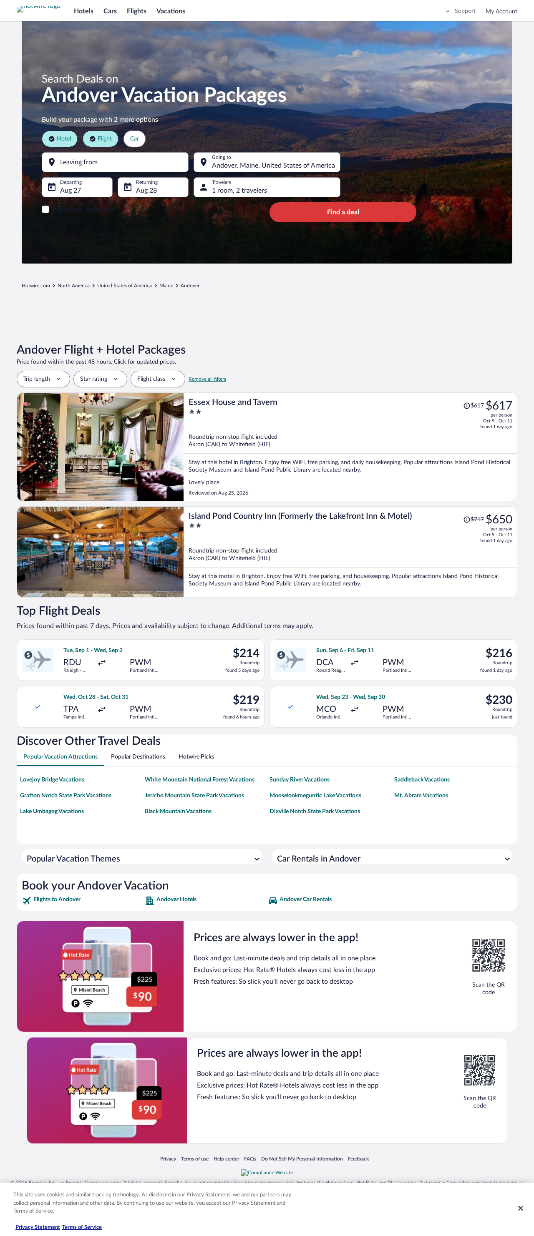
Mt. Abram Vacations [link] (421, 796)
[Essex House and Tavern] (350, 446)
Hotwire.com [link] (36, 285)
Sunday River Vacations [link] (300, 780)
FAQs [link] (250, 1158)
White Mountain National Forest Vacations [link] (199, 780)
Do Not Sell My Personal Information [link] (302, 1158)
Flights (136, 11)
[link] (82, 901)
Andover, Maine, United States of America (273, 165)
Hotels (83, 11)
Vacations (170, 11)
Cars (110, 11)
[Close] (520, 1208)
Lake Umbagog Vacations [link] (52, 811)
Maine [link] (166, 285)
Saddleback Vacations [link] (422, 780)
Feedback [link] (358, 1158)
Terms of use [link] (195, 1158)
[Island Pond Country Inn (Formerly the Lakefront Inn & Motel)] (350, 552)
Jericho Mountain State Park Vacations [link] (194, 796)
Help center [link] (226, 1158)
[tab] (60, 757)
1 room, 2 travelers (239, 190)
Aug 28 (146, 190)
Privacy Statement (37, 1227)
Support (465, 11)
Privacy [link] (168, 1158)
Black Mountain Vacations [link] (178, 811)
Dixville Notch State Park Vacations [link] (315, 811)
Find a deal (343, 212)
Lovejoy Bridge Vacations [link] (52, 780)
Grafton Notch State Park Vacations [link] (65, 796)
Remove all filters (207, 379)
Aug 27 (70, 190)
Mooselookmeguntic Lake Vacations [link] (315, 796)
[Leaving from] (115, 162)
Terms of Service (82, 1227)
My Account (501, 12)
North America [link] (74, 285)
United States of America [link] (124, 285)
